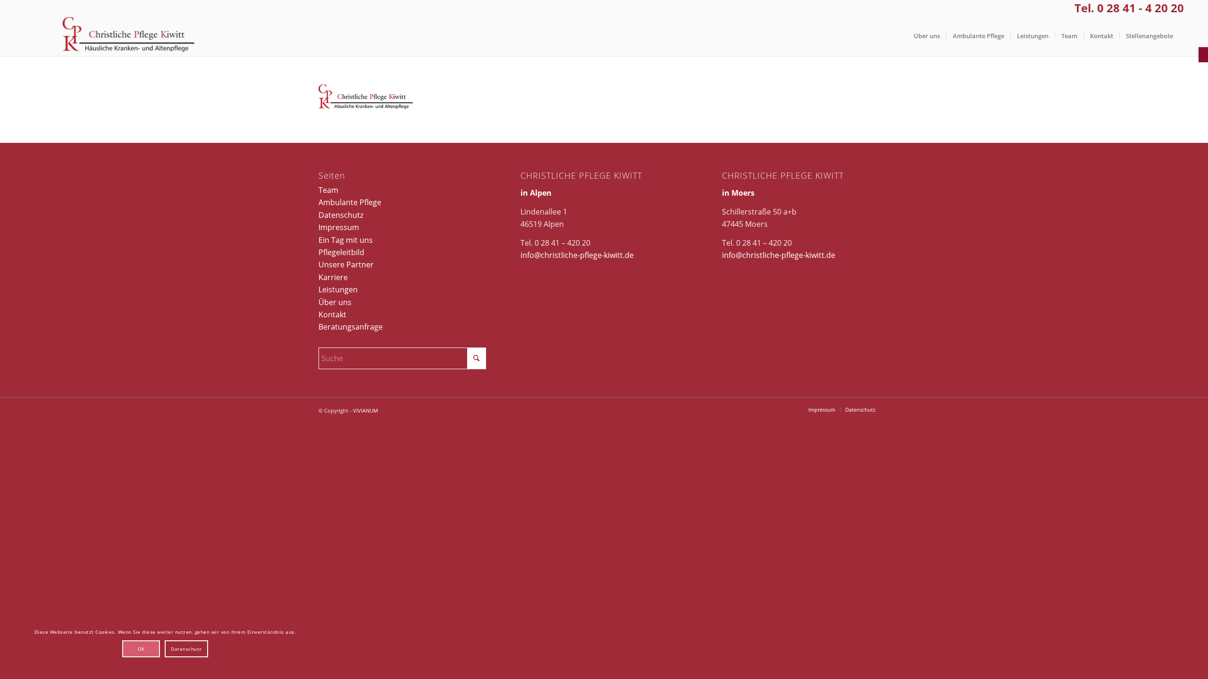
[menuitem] (926, 36)
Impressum (339, 227)
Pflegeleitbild (341, 252)
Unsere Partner (346, 264)
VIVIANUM (365, 410)
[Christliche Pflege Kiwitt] (128, 36)
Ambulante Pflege (350, 202)
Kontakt (332, 314)
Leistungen (338, 289)
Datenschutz (341, 215)
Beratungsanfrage (351, 327)
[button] (1203, 54)
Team (328, 190)
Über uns (335, 302)
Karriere (333, 277)
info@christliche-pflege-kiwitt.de (577, 255)
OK (141, 649)
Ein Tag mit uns (346, 240)
